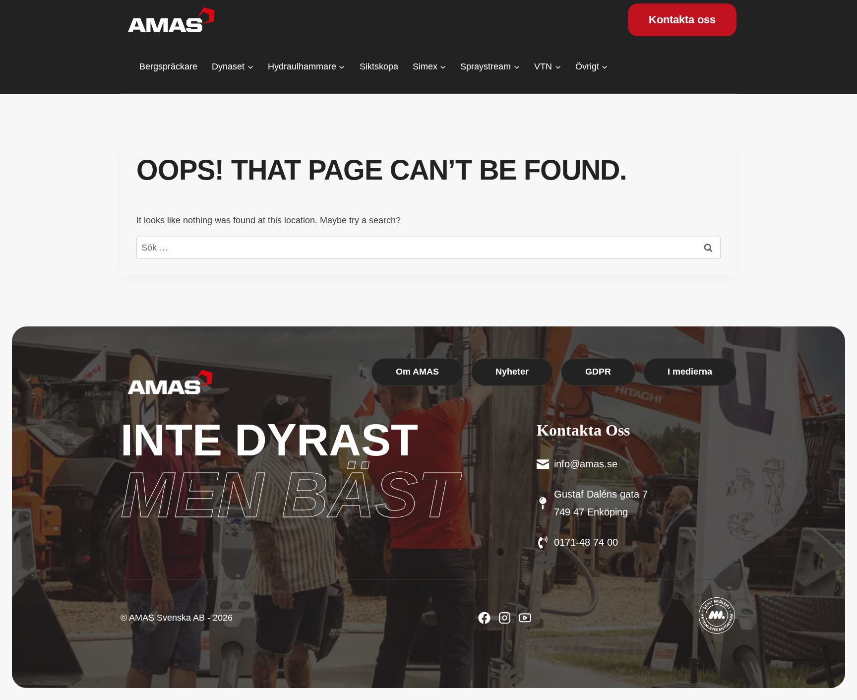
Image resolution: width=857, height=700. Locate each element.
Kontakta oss (682, 19)
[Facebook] (484, 618)
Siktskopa (379, 66)
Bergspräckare (168, 66)
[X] (504, 618)
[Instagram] (525, 618)
